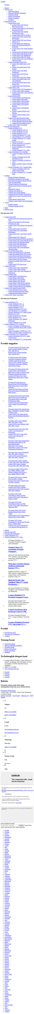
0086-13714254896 (10, 712)
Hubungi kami (9, 209)
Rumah (7, 8)
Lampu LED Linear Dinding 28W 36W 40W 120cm (18, 425)
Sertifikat (11, 20)
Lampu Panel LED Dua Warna (21, 77)
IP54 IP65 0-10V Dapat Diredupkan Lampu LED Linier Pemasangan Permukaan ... (17, 447)
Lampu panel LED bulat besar (21, 86)
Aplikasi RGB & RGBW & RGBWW (19, 194)
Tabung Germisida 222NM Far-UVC (19, 331)
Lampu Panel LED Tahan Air (21, 43)
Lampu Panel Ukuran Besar (16, 199)
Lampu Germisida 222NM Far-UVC (19, 326)
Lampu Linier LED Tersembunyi (22, 89)
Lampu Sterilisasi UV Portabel (21, 143)
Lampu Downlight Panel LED (17, 62)
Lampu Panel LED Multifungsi (21, 55)
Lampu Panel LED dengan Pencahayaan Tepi (20, 25)
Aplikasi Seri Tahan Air (15, 191)
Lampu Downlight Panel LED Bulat (19, 252)
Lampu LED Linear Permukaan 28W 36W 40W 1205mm (17, 456)
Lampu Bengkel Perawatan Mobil (22, 121)
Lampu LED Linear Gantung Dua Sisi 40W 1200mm (18, 481)
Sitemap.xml (25, 695)
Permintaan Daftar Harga (8, 690)
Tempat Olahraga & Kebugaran (17, 184)
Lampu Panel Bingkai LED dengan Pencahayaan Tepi (22, 29)
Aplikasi (7, 175)
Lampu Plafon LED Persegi (20, 103)
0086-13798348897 (10, 715)
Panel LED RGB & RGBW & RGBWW (20, 239)
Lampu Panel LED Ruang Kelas (22, 53)
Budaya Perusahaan (14, 16)
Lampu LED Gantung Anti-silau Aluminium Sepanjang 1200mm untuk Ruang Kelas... (18, 364)
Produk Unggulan (6, 695)
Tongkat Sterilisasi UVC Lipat (21, 135)
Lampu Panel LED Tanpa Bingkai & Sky (20, 240)
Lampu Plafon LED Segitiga (20, 101)
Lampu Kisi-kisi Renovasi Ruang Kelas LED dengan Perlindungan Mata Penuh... (18, 390)
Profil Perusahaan (13, 11)
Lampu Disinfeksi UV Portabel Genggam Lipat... (18, 596)
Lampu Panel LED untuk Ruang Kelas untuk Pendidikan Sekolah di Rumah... (18, 415)
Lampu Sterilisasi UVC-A (20, 130)
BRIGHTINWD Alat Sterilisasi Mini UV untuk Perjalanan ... (18, 582)
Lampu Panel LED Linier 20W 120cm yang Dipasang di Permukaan (17, 435)
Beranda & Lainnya (14, 189)
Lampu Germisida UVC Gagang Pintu (19, 167)
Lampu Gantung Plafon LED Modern (19, 286)
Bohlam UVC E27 (17, 142)
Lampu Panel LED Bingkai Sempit (22, 52)
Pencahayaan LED (10, 21)
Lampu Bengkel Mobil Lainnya (21, 123)
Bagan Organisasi (13, 18)
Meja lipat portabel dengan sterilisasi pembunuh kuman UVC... (18, 566)
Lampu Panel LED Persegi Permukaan (19, 257)
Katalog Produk (13, 204)
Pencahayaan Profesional (12, 126)
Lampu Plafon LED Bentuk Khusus (19, 284)
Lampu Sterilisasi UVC (15, 128)
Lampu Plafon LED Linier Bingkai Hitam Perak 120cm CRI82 (18, 516)
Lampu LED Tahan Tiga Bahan (17, 125)
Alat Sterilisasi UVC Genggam (21, 136)
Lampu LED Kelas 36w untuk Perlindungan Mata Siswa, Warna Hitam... (18, 377)
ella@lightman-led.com (11, 732)
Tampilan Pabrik (13, 15)
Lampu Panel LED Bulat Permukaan (19, 256)
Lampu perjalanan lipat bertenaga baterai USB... (17, 611)
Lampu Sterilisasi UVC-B (20, 131)
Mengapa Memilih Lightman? (17, 13)
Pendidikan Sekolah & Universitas (18, 179)
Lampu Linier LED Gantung (20, 91)
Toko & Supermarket (14, 182)
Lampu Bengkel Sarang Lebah (21, 120)
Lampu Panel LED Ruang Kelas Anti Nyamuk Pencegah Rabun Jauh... (18, 404)
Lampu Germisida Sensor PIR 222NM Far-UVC (21, 157)
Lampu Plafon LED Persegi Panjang (19, 283)
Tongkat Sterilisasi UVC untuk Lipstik (19, 312)
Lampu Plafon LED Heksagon (21, 98)
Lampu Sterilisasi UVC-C (20, 133)
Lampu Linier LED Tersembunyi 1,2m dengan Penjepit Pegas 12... (18, 526)
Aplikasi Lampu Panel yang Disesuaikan (20, 201)
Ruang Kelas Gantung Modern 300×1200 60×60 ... (17, 353)
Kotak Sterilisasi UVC (19, 145)
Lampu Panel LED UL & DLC (21, 35)
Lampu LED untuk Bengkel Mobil (18, 118)
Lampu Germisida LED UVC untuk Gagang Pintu (21, 169)
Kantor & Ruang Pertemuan (16, 177)
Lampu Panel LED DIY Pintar (21, 57)
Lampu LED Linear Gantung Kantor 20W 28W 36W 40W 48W (18, 465)
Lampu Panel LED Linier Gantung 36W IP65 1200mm (18, 489)
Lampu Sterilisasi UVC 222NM (17, 152)
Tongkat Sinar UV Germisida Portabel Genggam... (15, 549)
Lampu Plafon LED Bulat (20, 99)
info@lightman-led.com (12, 669)
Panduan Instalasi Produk (15, 206)
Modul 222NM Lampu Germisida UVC (20, 332)
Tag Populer (16, 695)
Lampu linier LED (13, 87)
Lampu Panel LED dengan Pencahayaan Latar (20, 32)
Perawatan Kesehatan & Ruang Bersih (19, 180)
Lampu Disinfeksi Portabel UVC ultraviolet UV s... (18, 623)
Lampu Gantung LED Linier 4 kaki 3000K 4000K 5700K (17, 473)
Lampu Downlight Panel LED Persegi (19, 254)
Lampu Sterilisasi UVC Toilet (21, 150)
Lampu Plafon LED (14, 96)
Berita (6, 208)
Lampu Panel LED (14, 23)
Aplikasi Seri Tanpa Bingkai (16, 192)
